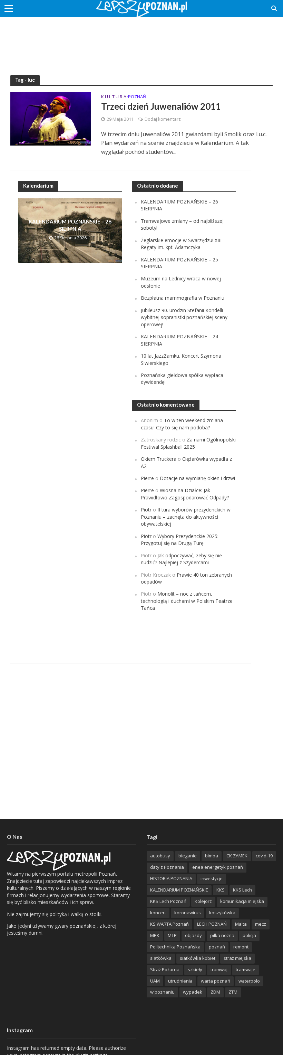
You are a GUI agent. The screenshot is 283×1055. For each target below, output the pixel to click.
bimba (211, 856)
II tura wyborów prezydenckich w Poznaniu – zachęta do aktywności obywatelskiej (186, 516)
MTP (172, 935)
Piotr (146, 509)
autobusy (160, 856)
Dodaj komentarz (163, 119)
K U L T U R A (113, 97)
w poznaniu (162, 992)
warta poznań (215, 981)
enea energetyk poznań (217, 867)
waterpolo (249, 981)
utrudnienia (180, 981)
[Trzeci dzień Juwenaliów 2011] (50, 118)
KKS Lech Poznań (168, 901)
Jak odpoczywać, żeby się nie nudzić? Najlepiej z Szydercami (181, 559)
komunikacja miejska (242, 901)
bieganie (187, 856)
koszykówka (222, 912)
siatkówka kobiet (197, 958)
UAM (155, 981)
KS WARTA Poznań (169, 924)
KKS (220, 890)
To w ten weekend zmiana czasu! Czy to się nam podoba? (182, 423)
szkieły (195, 969)
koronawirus (187, 912)
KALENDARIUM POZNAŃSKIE (179, 890)
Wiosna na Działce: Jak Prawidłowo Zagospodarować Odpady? (185, 493)
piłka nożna (222, 935)
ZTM (232, 992)
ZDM (215, 992)
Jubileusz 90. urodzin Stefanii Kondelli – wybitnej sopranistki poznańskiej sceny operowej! (184, 317)
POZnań (137, 97)
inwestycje (212, 878)
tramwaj (219, 969)
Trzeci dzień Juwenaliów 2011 (161, 106)
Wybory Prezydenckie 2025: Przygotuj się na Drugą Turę (179, 539)
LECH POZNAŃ (212, 924)
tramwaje (245, 969)
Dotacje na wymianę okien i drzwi (197, 478)
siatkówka (161, 958)
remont (240, 947)
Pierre (147, 478)
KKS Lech (242, 890)
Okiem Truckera (158, 459)
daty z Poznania (167, 867)
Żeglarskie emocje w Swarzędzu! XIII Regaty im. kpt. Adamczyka (181, 243)
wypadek (192, 992)
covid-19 (264, 856)
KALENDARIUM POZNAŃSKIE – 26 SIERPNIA (70, 225)
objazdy (193, 935)
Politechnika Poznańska (175, 947)
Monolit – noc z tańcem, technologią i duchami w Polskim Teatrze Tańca (187, 600)
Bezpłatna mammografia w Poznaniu (182, 298)
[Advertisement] (141, 39)
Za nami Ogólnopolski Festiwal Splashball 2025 (188, 443)
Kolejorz (203, 901)
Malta (241, 924)
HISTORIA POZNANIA (171, 878)
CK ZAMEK (236, 856)
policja (249, 935)
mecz (260, 924)
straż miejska (237, 958)
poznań (217, 947)
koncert (158, 912)
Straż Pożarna (164, 969)
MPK (154, 935)
